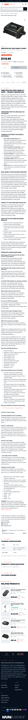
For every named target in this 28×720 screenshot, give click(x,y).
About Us (17, 685)
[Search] (25, 8)
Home (2, 13)
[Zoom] (25, 20)
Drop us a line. (16, 566)
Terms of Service (5, 700)
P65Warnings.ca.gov (6, 509)
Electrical (7, 13)
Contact (16, 687)
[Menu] (2, 4)
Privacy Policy (4, 702)
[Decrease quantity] (2, 67)
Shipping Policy (4, 695)
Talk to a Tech (4, 687)
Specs (13, 82)
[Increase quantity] (8, 67)
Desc (7, 82)
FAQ (18, 82)
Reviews (23, 82)
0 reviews (11, 52)
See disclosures (20, 61)
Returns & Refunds (5, 697)
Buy (2, 82)
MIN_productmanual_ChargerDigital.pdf (13, 408)
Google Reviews (18, 689)
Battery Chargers (14, 13)
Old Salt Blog (4, 685)
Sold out (16, 67)
